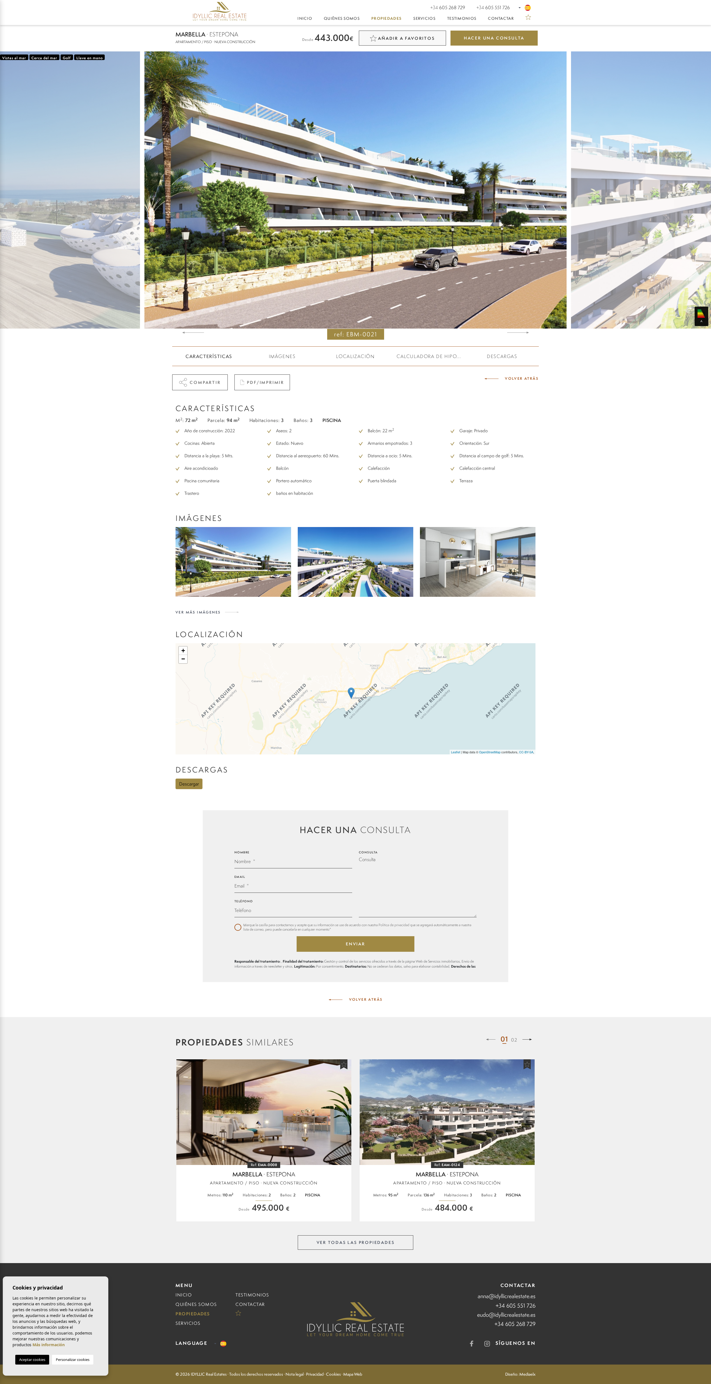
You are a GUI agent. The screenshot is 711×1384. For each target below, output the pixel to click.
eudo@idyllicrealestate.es (506, 1314)
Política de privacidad (394, 925)
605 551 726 (493, 7)
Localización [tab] (355, 356)
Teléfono (243, 901)
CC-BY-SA (526, 752)
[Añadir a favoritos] (344, 1064)
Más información (48, 1344)
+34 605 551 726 (515, 1305)
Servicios (424, 18)
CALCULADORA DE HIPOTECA (431, 356)
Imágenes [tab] (282, 356)
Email (239, 877)
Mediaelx (527, 1374)
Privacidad (315, 1374)
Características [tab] (209, 356)
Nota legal (295, 1374)
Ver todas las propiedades (356, 1242)
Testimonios (461, 18)
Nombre (242, 852)
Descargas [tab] (502, 356)
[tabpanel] (264, 1140)
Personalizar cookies (72, 1359)
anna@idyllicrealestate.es (506, 1296)
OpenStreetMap (489, 752)
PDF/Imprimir (265, 382)
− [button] (183, 658)
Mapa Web (352, 1374)
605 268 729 (447, 7)
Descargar (189, 784)
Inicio (304, 18)
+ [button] (183, 650)
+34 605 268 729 (514, 1324)
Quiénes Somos (342, 18)
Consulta (368, 852)
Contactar (501, 18)
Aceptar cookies (32, 1359)
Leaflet (455, 752)
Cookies (333, 1374)
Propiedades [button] (386, 18)
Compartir (205, 382)
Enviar (355, 944)
